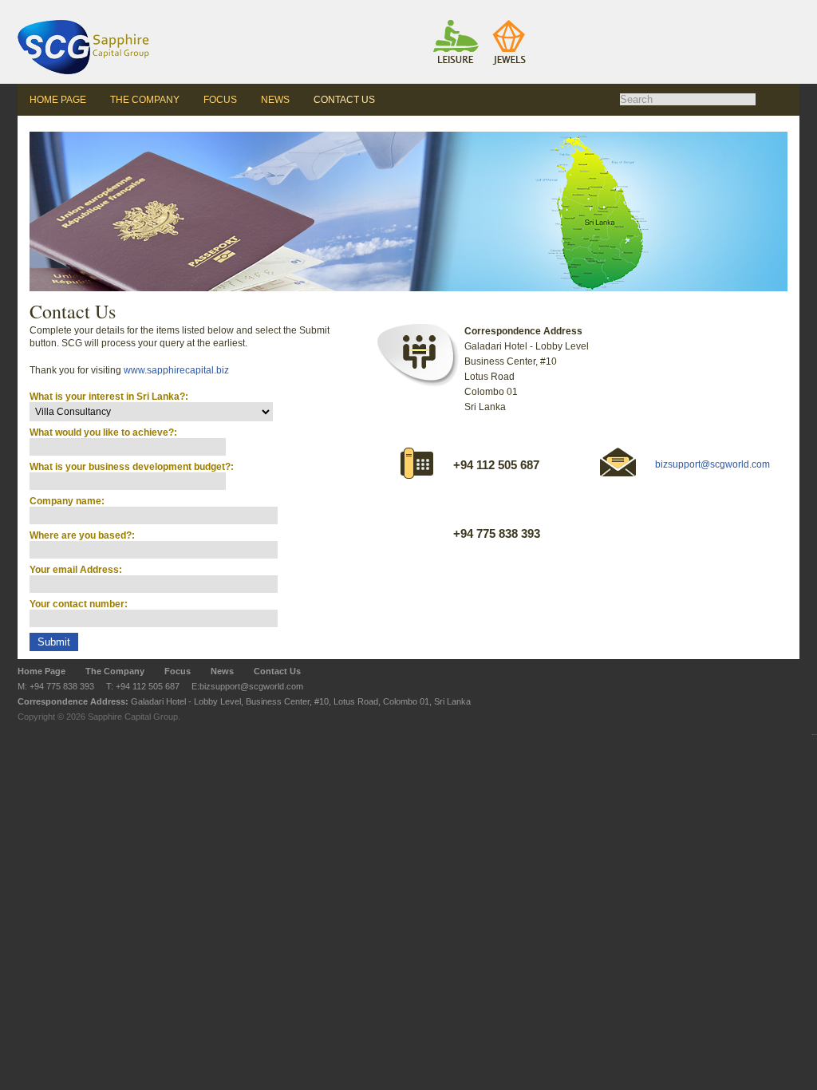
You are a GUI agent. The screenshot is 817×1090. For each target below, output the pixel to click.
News (275, 99)
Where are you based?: (82, 535)
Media (591, 1)
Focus (220, 99)
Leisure (430, 1)
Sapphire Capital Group (133, 716)
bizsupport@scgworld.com (712, 464)
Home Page (58, 99)
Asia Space (378, 1)
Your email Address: (76, 569)
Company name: (67, 501)
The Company (145, 99)
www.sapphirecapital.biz (176, 370)
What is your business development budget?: (132, 466)
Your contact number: (79, 604)
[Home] (113, 42)
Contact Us (344, 99)
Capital (644, 1)
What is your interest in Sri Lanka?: (109, 396)
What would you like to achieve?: (103, 432)
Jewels (484, 1)
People (537, 1)
